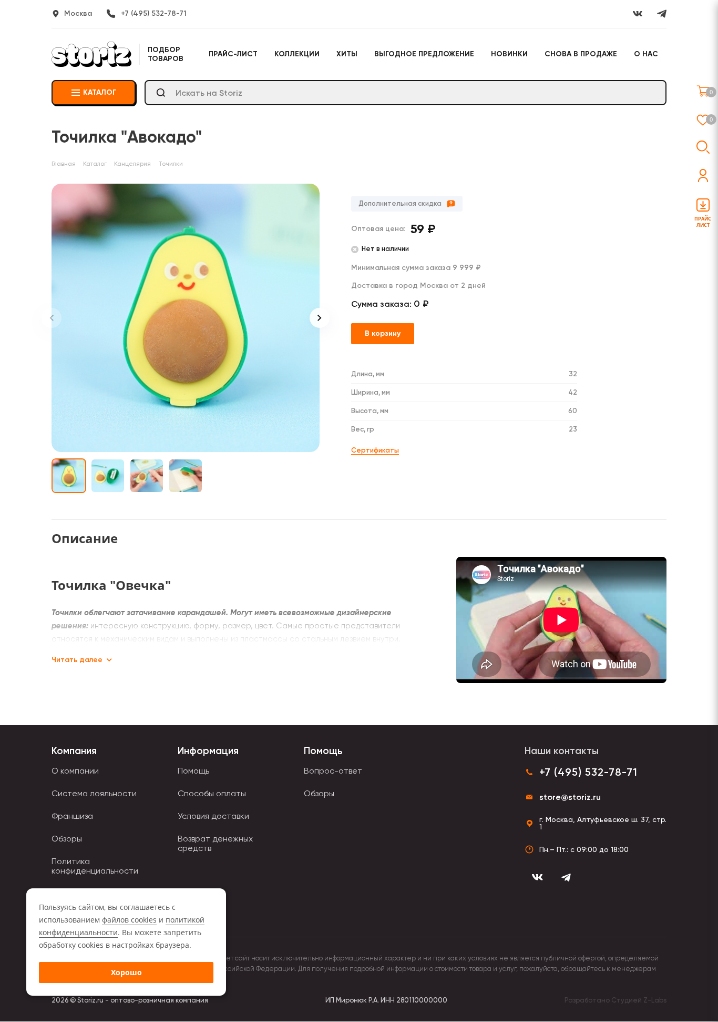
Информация (208, 751)
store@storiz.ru (570, 797)
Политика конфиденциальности (95, 866)
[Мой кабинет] (703, 175)
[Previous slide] (51, 318)
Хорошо (126, 972)
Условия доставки (213, 816)
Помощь (193, 771)
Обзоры (67, 839)
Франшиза (72, 816)
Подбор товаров (165, 54)
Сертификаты (375, 450)
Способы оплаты (212, 793)
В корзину (383, 333)
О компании (75, 771)
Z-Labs (654, 1000)
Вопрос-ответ (333, 771)
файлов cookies (129, 920)
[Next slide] (320, 318)
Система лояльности (94, 793)
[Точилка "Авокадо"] (186, 318)
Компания (74, 751)
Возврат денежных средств (215, 843)
